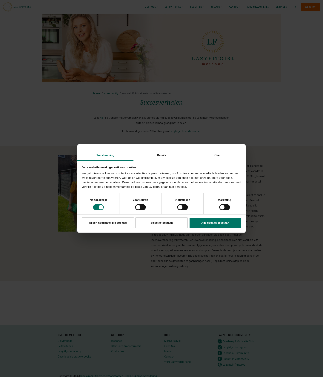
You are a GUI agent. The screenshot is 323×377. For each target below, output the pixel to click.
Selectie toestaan (161, 222)
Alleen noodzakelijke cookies (108, 222)
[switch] (140, 207)
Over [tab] (217, 155)
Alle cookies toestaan (215, 222)
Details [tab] (161, 155)
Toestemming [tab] (105, 155)
